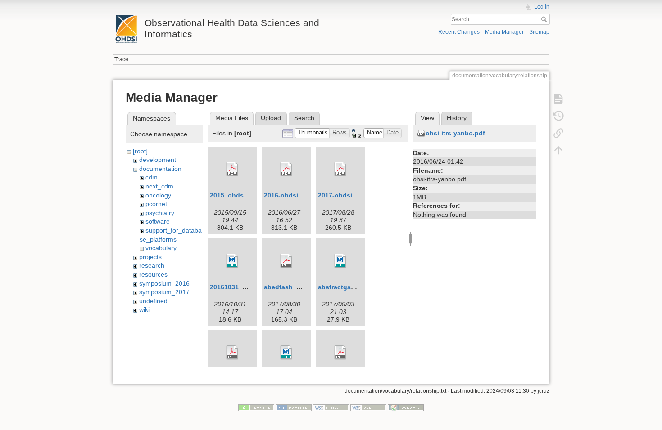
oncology (158, 195)
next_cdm (159, 186)
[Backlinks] (558, 133)
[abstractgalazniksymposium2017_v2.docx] (340, 261)
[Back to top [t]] (558, 150)
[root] (140, 151)
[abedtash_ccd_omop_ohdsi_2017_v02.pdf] (286, 261)
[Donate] (256, 407)
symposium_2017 (164, 292)
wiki (144, 309)
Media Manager (504, 32)
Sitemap (539, 32)
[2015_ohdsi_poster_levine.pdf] (232, 169)
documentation (160, 168)
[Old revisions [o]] (558, 116)
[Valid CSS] (368, 407)
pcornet (156, 203)
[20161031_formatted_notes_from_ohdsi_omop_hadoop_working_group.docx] (232, 261)
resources (153, 274)
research (151, 265)
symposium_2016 (164, 283)
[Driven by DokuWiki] (406, 407)
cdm (151, 177)
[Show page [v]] (558, 99)
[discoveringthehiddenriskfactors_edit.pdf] (340, 352)
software (157, 221)
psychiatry (159, 212)
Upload (271, 117)
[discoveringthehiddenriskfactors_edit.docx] (286, 352)
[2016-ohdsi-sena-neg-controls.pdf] (286, 169)
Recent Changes (459, 32)
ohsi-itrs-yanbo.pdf (455, 133)
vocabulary (161, 247)
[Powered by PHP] (294, 407)
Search (545, 19)
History (457, 117)
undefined (153, 301)
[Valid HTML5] (331, 407)
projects (150, 256)
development (157, 159)
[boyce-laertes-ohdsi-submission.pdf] (232, 352)
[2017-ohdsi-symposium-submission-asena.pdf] (340, 169)
